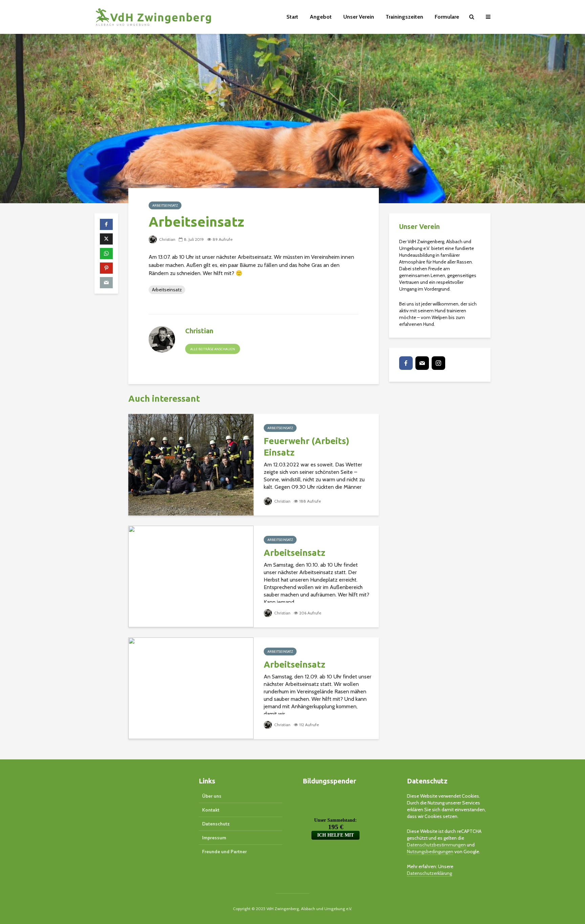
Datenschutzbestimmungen (437, 845)
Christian (166, 239)
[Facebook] (406, 363)
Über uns (211, 796)
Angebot (321, 17)
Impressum (214, 838)
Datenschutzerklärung (429, 873)
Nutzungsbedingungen (430, 851)
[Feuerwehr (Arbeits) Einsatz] (191, 464)
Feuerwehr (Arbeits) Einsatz (306, 446)
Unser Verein (358, 17)
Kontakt (210, 810)
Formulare (447, 17)
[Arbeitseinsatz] (191, 576)
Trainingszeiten (404, 17)
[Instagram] (438, 363)
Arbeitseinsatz (165, 205)
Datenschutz (216, 824)
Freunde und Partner (224, 851)
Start (292, 17)
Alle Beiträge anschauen (212, 349)
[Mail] (422, 363)
